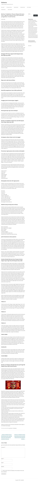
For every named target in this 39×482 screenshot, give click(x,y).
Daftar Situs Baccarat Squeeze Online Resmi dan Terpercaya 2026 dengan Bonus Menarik (32, 29)
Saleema (4, 2)
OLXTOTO (22, 480)
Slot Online (29, 7)
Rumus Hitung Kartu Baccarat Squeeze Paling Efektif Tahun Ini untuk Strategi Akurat (32, 32)
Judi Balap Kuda (9, 7)
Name (2, 458)
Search (29, 13)
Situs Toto (29, 45)
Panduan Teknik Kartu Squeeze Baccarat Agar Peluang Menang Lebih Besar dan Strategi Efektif (33, 36)
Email (2, 462)
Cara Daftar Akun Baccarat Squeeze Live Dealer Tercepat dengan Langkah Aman (32, 21)
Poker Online (16, 7)
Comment (3, 447)
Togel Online (10, 9)
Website (2, 466)
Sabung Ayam (22, 7)
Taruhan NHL (3, 9)
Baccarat (2, 7)
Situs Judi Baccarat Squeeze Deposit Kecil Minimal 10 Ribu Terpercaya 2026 (32, 25)
